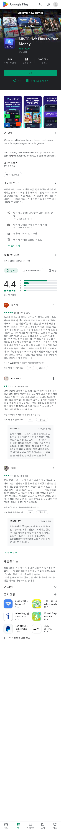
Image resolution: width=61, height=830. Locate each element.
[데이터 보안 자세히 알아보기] (55, 183)
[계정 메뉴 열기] (55, 4)
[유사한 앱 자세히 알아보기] (55, 594)
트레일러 (30, 26)
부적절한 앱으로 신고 (17, 637)
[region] (30, 60)
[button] (30, 63)
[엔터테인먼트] (13, 174)
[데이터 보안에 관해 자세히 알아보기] (14, 245)
